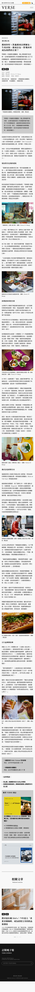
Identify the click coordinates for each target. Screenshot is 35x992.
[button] (15, 937)
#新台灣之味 (5, 79)
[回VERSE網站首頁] (8, 8)
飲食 (7, 69)
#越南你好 (14, 79)
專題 (3, 69)
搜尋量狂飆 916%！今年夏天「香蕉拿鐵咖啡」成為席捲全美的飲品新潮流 (17, 921)
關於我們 (15, 976)
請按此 (16, 825)
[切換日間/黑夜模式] (32, 3)
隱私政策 (20, 976)
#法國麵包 (12, 81)
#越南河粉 (20, 81)
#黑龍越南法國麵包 (23, 79)
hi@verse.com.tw (11, 978)
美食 (3, 914)
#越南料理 (5, 81)
